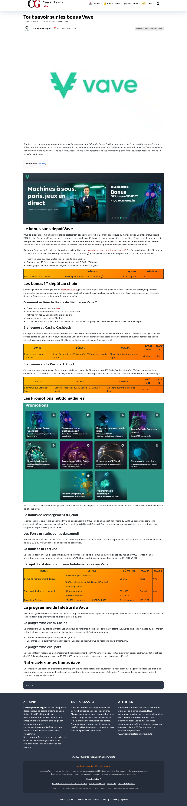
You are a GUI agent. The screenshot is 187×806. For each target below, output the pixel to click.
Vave (58, 308)
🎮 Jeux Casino (131, 3)
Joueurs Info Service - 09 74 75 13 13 (69, 783)
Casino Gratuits (107, 756)
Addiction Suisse (97, 783)
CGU (105, 800)
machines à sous (69, 289)
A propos (124, 800)
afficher (42, 164)
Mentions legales (66, 800)
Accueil (26, 21)
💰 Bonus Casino (112, 3)
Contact (113, 800)
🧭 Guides (147, 3)
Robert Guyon (44, 28)
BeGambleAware (126, 783)
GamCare (111, 783)
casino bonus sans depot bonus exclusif (106, 250)
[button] (26, 28)
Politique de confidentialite (88, 800)
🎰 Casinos (94, 3)
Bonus (35, 21)
